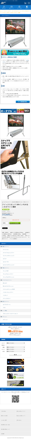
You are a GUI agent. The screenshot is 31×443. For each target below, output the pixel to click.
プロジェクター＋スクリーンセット (10, 313)
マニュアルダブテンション (8, 277)
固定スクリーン (5, 301)
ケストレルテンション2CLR (9, 289)
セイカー (5, 258)
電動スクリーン (5, 246)
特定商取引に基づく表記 (5, 424)
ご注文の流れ (3, 411)
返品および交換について (21, 415)
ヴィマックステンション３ (8, 255)
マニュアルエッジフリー (8, 274)
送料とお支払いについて (21, 411)
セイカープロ (6, 261)
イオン (4, 307)
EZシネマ (5, 283)
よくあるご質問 (4, 420)
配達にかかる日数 (4, 415)
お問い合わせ (19, 420)
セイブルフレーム (6, 304)
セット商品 (4, 310)
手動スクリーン (5, 267)
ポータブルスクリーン (7, 280)
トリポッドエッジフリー (8, 292)
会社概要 (2, 433)
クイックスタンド (6, 298)
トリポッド (5, 295)
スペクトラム (6, 249)
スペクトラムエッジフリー (8, 252)
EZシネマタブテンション (8, 286)
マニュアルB (5, 270)
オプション (4, 316)
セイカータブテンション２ (8, 264)
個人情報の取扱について (5, 429)
